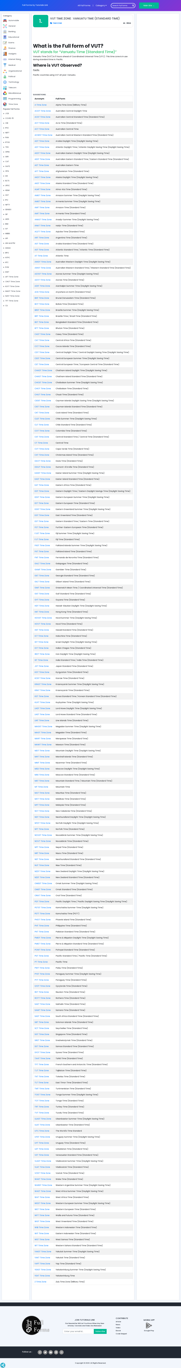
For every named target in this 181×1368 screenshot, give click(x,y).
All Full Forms (84, 5)
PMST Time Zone (42, 943)
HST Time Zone (42, 630)
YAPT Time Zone (42, 1263)
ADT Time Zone (42, 141)
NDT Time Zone (42, 817)
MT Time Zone (41, 786)
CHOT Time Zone (43, 388)
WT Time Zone (41, 1245)
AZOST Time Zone (43, 273)
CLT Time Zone (42, 424)
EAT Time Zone (42, 485)
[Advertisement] (83, 36)
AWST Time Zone (43, 267)
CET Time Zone (42, 364)
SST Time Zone (42, 1046)
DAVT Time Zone (43, 461)
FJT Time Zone (42, 539)
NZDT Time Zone (42, 871)
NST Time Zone (42, 859)
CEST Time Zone (42, 358)
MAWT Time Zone (43, 744)
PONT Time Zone (43, 949)
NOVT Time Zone (43, 841)
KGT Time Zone (42, 672)
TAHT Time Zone (42, 1058)
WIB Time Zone (42, 1227)
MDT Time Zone (42, 750)
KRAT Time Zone (42, 690)
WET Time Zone (42, 1209)
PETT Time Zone (42, 913)
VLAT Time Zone (42, 1167)
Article (118, 1321)
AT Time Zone (41, 255)
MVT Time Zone (42, 798)
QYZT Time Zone (42, 986)
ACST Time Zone (42, 117)
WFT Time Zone (42, 1215)
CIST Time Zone (42, 406)
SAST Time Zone (42, 1016)
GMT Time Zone (42, 587)
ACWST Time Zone (43, 135)
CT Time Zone (41, 442)
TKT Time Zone (42, 1076)
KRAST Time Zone (43, 684)
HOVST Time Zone (43, 617)
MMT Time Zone (42, 762)
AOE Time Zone (42, 292)
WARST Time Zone (43, 1185)
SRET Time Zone (42, 1040)
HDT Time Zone (42, 605)
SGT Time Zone (42, 1034)
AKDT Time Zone (42, 177)
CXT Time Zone (42, 454)
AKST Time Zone (42, 183)
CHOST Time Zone (43, 382)
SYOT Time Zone (42, 1052)
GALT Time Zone (42, 563)
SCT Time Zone (42, 1028)
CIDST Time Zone (43, 400)
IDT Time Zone (41, 642)
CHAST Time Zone (43, 376)
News (118, 1324)
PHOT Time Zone (43, 919)
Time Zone (57, 23)
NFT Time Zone (42, 829)
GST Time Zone (42, 593)
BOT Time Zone (42, 304)
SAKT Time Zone (42, 1004)
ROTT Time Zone (42, 998)
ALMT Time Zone (42, 189)
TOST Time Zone (42, 1094)
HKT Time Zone (42, 611)
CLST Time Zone (42, 418)
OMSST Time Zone (43, 883)
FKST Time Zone (42, 545)
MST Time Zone (42, 780)
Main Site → (149, 5)
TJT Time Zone (42, 1070)
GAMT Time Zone (43, 569)
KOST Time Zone (42, 678)
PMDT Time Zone (43, 937)
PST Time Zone (42, 955)
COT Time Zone (42, 430)
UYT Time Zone (42, 1142)
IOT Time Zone (42, 648)
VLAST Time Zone (43, 1161)
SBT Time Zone (42, 1022)
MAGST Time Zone (43, 726)
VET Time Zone (42, 1155)
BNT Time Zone (42, 298)
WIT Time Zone (42, 1233)
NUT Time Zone (42, 865)
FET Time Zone (42, 527)
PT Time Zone (41, 961)
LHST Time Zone (42, 714)
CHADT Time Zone (43, 370)
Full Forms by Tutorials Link (35, 5)
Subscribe (100, 1331)
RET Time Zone (42, 992)
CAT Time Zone (42, 340)
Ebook (118, 1330)
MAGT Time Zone (43, 732)
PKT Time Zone (42, 931)
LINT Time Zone (42, 720)
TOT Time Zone (42, 1100)
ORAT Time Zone (43, 895)
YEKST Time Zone (43, 1269)
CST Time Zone (42, 436)
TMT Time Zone (42, 1088)
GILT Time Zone (42, 581)
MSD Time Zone (42, 768)
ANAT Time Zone (42, 225)
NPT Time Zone (42, 847)
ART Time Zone (42, 237)
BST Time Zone (42, 322)
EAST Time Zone (42, 479)
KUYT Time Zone (42, 702)
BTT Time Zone (42, 328)
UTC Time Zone (42, 1130)
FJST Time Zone (42, 533)
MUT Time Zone (42, 792)
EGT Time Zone (42, 515)
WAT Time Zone (42, 1197)
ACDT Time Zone (43, 110)
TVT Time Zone (42, 1112)
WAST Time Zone (43, 1191)
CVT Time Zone (42, 448)
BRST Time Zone (42, 310)
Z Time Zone (40, 1281)
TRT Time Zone (42, 1106)
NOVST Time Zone (43, 835)
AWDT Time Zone (43, 261)
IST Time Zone (41, 660)
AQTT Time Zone (43, 231)
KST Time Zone (42, 696)
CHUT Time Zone (43, 394)
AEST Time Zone (42, 159)
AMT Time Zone (42, 207)
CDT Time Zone (42, 352)
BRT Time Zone (42, 316)
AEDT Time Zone (42, 153)
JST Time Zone (42, 666)
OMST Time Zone (43, 889)
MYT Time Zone (42, 805)
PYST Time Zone (42, 974)
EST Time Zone (42, 521)
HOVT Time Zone (43, 623)
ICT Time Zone (41, 636)
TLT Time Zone (42, 1082)
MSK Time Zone (42, 774)
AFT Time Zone (42, 171)
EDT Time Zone (42, 491)
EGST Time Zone (42, 509)
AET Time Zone (42, 165)
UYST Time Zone (42, 1136)
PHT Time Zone (42, 925)
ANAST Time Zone (43, 219)
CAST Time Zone (42, 334)
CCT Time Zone (42, 346)
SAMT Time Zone (43, 1010)
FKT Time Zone (42, 551)
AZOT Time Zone (42, 279)
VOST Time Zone (42, 1173)
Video (118, 1327)
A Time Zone (41, 104)
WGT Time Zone (42, 1221)
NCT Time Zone (42, 811)
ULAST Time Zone (43, 1118)
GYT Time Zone (42, 599)
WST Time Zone (42, 1239)
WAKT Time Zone (43, 1179)
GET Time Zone (42, 575)
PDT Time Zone (42, 901)
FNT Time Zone (42, 557)
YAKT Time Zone (42, 1257)
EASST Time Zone (43, 473)
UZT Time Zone (42, 1149)
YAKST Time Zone (43, 1251)
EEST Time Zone (42, 497)
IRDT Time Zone (42, 654)
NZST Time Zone (42, 877)
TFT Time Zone (42, 1064)
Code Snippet (121, 1334)
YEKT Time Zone (42, 1275)
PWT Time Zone (42, 967)
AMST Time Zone (43, 195)
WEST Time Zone (43, 1203)
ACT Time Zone (42, 123)
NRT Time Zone (42, 853)
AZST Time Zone (42, 286)
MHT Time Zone (42, 756)
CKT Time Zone (42, 412)
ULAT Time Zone (42, 1124)
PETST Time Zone (43, 907)
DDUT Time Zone (43, 467)
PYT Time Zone (42, 980)
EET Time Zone (42, 503)
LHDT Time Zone (42, 708)
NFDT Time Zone (42, 823)
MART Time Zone (43, 738)
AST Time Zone (42, 243)
